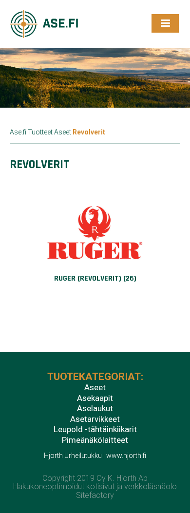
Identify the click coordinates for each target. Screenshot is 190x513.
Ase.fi (18, 132)
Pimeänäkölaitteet (95, 440)
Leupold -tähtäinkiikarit (95, 429)
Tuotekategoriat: (95, 377)
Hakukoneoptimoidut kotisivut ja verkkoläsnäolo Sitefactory (95, 491)
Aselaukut (95, 408)
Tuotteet (40, 132)
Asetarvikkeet (95, 419)
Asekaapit (95, 398)
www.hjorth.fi (126, 455)
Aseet (62, 132)
